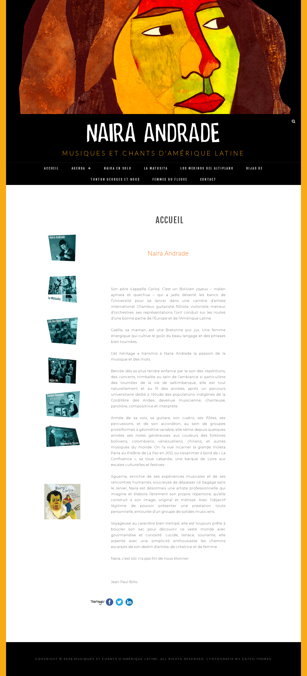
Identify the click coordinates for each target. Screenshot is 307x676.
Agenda (79, 168)
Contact (208, 179)
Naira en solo (118, 168)
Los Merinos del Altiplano (207, 168)
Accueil (51, 168)
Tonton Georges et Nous (115, 179)
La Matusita (156, 168)
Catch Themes (257, 659)
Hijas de (254, 168)
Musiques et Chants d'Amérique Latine (153, 153)
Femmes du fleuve (170, 179)
